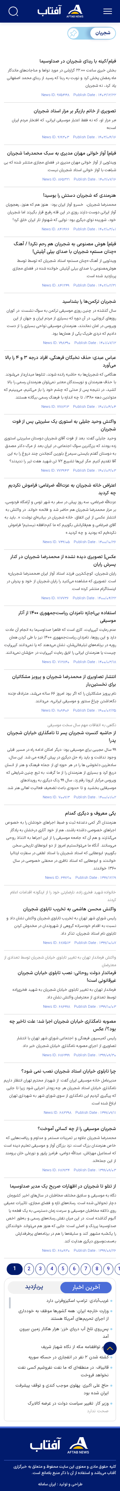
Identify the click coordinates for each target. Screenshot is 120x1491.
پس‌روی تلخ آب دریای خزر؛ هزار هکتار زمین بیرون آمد (64, 1333)
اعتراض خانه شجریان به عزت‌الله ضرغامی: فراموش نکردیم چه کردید (62, 489)
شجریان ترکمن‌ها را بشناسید (89, 301)
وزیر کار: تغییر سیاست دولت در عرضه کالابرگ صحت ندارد (68, 1407)
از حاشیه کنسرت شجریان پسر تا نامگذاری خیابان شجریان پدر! (61, 737)
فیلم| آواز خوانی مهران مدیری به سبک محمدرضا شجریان (61, 153)
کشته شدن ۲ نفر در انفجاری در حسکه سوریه (68, 1357)
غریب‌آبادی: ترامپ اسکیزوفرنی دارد (77, 1301)
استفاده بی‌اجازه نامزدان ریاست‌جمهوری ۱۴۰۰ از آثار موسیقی (67, 617)
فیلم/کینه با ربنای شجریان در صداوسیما (78, 61)
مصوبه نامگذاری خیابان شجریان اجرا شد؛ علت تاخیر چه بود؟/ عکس (62, 1025)
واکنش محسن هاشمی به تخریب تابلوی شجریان (69, 909)
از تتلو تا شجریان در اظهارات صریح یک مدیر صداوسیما (63, 1186)
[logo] (61, 10)
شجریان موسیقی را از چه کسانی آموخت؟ (77, 1128)
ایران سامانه (47, 1484)
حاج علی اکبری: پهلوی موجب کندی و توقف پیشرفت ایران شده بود (62, 1389)
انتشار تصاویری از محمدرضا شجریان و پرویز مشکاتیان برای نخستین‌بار (64, 680)
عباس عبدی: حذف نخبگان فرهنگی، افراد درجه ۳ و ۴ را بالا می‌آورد (60, 361)
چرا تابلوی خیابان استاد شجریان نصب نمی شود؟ (68, 1071)
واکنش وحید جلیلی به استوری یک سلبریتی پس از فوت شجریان (64, 425)
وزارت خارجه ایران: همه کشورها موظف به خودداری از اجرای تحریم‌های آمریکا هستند (63, 1315)
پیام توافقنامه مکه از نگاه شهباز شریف (75, 1347)
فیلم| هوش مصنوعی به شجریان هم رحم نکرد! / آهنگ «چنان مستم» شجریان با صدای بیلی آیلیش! (65, 248)
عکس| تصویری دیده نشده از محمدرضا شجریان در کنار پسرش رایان (63, 560)
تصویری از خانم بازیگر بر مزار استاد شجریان (75, 111)
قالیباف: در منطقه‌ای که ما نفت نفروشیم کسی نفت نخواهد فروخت (63, 1371)
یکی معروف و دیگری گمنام (90, 813)
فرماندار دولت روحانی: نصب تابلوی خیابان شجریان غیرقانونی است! (67, 977)
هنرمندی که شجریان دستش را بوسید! (79, 195)
